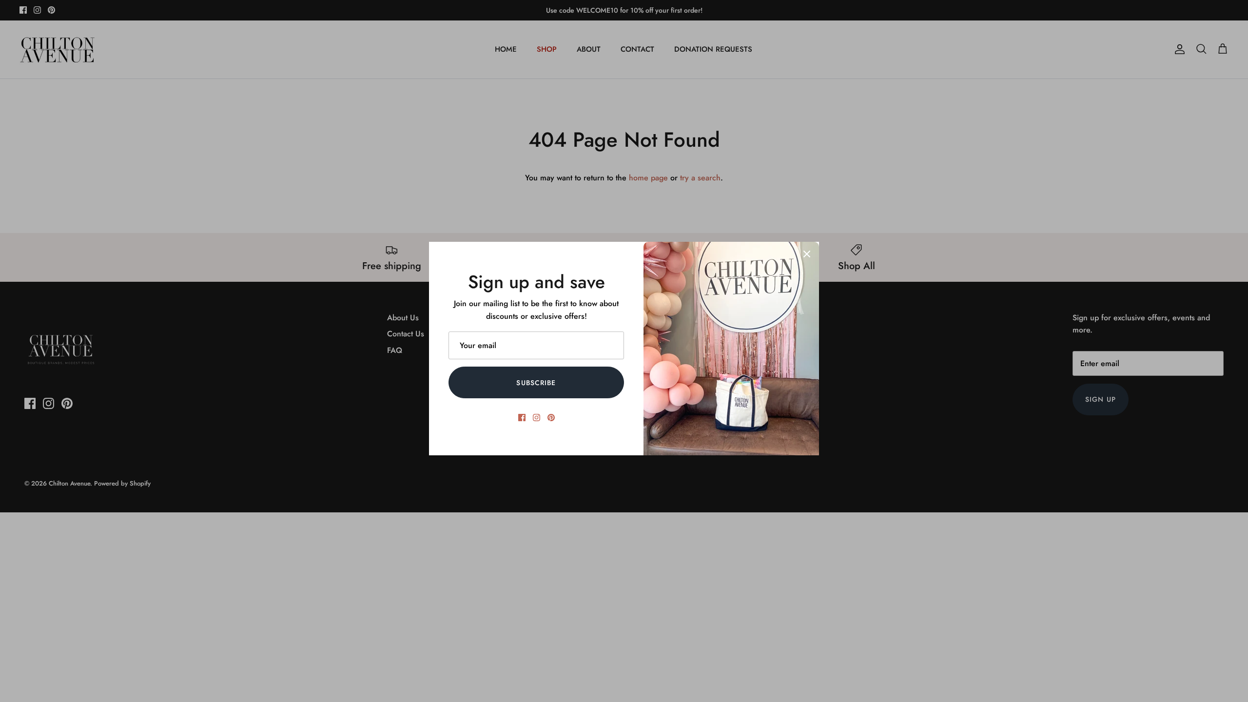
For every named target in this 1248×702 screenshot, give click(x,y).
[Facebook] (522, 417)
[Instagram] (536, 417)
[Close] (807, 254)
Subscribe (536, 383)
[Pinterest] (551, 417)
